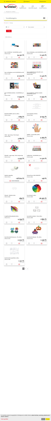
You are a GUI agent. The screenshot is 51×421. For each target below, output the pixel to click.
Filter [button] (9, 31)
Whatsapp (14, 1)
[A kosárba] (19, 57)
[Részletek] (6, 57)
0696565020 (8, 1)
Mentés (43, 419)
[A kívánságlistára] (11, 57)
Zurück (6, 22)
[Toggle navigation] (44, 18)
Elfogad (47, 419)
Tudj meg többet (4, 419)
